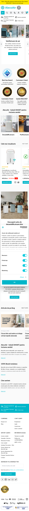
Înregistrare (17, 421)
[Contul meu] (18, 12)
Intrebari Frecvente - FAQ (7, 445)
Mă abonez (8, 474)
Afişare (22, 277)
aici (22, 3)
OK (14, 282)
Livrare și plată (4, 436)
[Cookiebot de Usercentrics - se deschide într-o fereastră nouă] (20, 227)
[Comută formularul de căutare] (7, 12)
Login (16, 424)
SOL (20, 442)
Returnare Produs (5, 440)
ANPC (16, 442)
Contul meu (17, 426)
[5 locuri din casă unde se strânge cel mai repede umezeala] (12, 320)
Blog (2, 424)
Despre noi (4, 421)
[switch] (25, 260)
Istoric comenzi (18, 428)
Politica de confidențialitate (17, 470)
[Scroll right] (27, 44)
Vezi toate (25, 143)
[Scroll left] (1, 44)
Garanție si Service (5, 438)
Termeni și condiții (19, 436)
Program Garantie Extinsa (7, 455)
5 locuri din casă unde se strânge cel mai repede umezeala (11, 335)
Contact (3, 457)
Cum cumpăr (4, 443)
